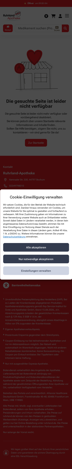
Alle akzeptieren (36, 247)
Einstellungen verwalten (36, 270)
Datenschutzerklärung (14, 237)
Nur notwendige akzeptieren (36, 259)
